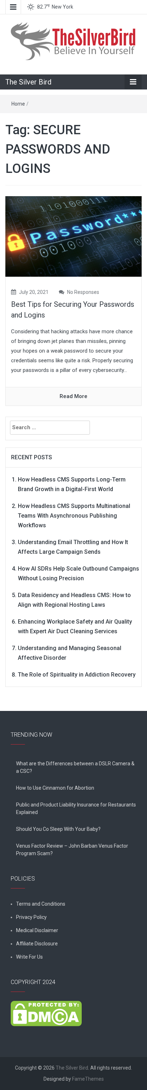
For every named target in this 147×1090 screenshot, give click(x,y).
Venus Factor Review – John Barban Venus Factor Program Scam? (72, 849)
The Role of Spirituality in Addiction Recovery (77, 674)
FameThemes (88, 1079)
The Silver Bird (28, 82)
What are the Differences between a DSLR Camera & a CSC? (75, 767)
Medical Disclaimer (37, 930)
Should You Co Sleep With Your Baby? (58, 829)
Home (18, 104)
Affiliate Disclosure (37, 943)
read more (73, 396)
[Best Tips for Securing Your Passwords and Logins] (73, 236)
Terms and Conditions (40, 904)
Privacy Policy (31, 917)
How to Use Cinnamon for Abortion (55, 788)
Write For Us (29, 957)
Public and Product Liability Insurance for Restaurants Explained (76, 808)
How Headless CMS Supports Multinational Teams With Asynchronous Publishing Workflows (74, 516)
